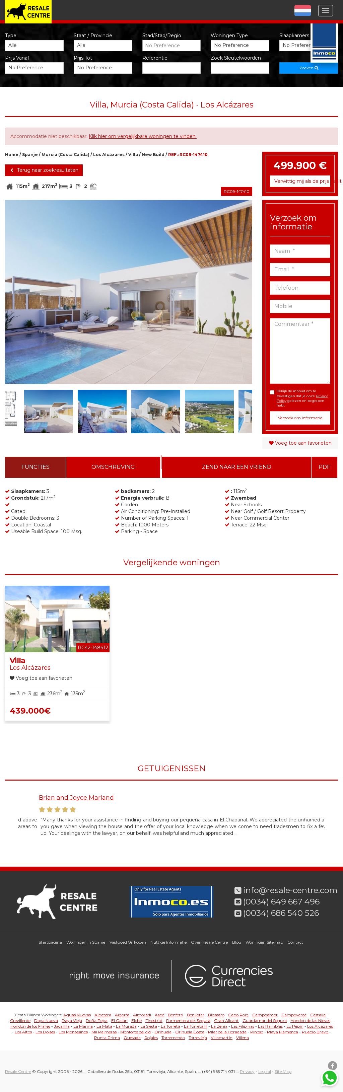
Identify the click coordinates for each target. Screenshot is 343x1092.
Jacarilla (62, 1026)
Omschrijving (113, 467)
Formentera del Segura (188, 1020)
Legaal (264, 1071)
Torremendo (173, 1037)
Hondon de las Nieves (310, 1020)
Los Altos (23, 1031)
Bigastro (216, 1014)
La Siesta (148, 1026)
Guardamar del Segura (265, 1020)
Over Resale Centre (209, 942)
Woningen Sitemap (264, 942)
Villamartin (221, 1037)
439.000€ (30, 711)
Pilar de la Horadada (227, 1031)
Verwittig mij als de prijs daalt (302, 181)
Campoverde (293, 1014)
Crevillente (20, 1020)
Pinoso (256, 1031)
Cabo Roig (238, 1014)
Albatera (102, 1014)
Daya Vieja (72, 1020)
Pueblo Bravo (315, 1031)
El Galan (119, 1020)
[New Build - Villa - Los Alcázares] (128, 292)
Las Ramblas (270, 1026)
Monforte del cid (135, 1031)
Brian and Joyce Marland (55, 797)
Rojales (151, 1037)
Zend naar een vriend (236, 467)
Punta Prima (107, 1037)
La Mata (104, 1026)
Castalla (318, 1014)
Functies (35, 467)
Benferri (175, 1014)
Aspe (159, 1014)
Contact (295, 942)
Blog (236, 942)
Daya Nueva (46, 1020)
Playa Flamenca (282, 1031)
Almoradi (142, 1014)
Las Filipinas (242, 1026)
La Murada (126, 1026)
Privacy (247, 1071)
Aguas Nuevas (77, 1014)
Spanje (30, 154)
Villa (133, 154)
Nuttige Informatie (168, 942)
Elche (136, 1020)
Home (11, 154)
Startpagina (50, 942)
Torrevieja (198, 1037)
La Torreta (170, 1026)
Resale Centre (18, 1071)
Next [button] (239, 292)
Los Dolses (45, 1031)
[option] (128, 292)
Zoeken (307, 67)
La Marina (83, 1026)
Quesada (132, 1037)
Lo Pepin (294, 1026)
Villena (242, 1037)
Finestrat (153, 1020)
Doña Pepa (97, 1020)
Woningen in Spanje (85, 942)
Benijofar (195, 1014)
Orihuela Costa (189, 1031)
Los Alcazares (320, 1026)
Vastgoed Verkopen (128, 942)
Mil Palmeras (104, 1031)
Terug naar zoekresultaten (47, 170)
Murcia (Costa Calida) (65, 154)
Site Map (283, 1071)
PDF (324, 467)
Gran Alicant (226, 1020)
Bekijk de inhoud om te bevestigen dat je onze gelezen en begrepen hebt (302, 398)
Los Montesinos (73, 1031)
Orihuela (163, 1031)
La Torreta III (195, 1026)
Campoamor (265, 1014)
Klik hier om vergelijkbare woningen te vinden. (143, 136)
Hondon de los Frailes (30, 1026)
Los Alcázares (109, 154)
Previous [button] (17, 292)
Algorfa (122, 1014)
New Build (153, 154)
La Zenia (219, 1026)
